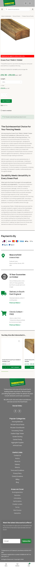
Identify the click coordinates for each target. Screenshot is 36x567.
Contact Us (17, 455)
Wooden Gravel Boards (17, 427)
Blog (17, 482)
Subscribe (26, 541)
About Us (17, 461)
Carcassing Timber (17, 431)
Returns (17, 467)
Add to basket (6, 101)
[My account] (32, 9)
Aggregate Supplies (17, 442)
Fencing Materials (17, 422)
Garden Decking (17, 436)
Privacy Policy (17, 473)
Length (3, 79)
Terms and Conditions (17, 470)
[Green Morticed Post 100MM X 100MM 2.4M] (11, 348)
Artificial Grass (17, 445)
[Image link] (17, 382)
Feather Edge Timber (17, 433)
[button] (11, 367)
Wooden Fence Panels (17, 424)
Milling (17, 479)
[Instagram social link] (30, 3)
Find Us (17, 458)
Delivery (17, 464)
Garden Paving (17, 439)
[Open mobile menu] (2, 9)
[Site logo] (9, 3)
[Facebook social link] (25, 3)
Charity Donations (17, 476)
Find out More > (15, 303)
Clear (3, 85)
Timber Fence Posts (27, 16)
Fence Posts (16, 16)
